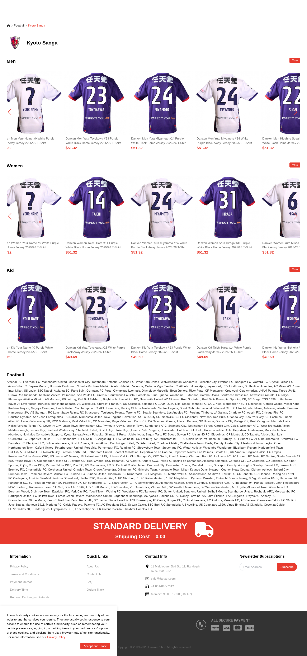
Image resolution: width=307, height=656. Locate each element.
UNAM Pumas (268, 390)
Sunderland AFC (156, 425)
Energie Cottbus (196, 482)
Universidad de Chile (217, 430)
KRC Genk (160, 456)
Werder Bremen (287, 408)
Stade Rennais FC (194, 403)
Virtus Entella (235, 504)
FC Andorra (214, 500)
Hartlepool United (19, 495)
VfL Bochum (212, 438)
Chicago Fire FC (272, 412)
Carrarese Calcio (268, 500)
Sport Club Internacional (196, 408)
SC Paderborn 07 (69, 482)
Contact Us (94, 574)
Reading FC (128, 447)
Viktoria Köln (159, 487)
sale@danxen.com (163, 578)
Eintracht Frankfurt (109, 403)
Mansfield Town (202, 465)
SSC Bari (154, 504)
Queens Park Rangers (144, 430)
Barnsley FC (16, 443)
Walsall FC (61, 474)
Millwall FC (34, 452)
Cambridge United (122, 443)
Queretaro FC (17, 438)
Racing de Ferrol (283, 474)
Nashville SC (170, 417)
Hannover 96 (288, 478)
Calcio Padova (72, 504)
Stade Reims (69, 412)
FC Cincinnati (189, 417)
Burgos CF (174, 500)
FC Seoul (169, 434)
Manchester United (54, 381)
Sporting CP (238, 399)
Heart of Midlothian (125, 452)
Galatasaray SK (39, 421)
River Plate (196, 390)
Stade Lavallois (118, 500)
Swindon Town (17, 474)
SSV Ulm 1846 (74, 487)
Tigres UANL (287, 390)
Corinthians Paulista (121, 395)
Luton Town (70, 425)
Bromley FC (16, 469)
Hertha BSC (87, 478)
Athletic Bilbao (188, 386)
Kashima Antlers (49, 395)
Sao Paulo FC (86, 395)
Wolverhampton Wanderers (179, 381)
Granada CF (224, 421)
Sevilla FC (171, 386)
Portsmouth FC (108, 447)
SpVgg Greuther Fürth (263, 478)
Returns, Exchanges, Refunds (29, 597)
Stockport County (225, 465)
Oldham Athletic (261, 469)
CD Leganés (274, 460)
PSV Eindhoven (233, 386)
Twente (119, 412)
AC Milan (280, 386)
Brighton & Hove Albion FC (120, 399)
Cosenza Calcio (274, 504)
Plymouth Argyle (113, 425)
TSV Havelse (119, 487)
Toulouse (107, 412)
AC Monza (71, 456)
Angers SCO (150, 460)
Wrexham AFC (249, 425)
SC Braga (254, 399)
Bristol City (106, 430)
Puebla (288, 417)
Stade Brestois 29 (288, 456)
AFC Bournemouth (266, 438)
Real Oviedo (95, 460)
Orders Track (95, 589)
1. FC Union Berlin (190, 438)
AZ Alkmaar (171, 399)
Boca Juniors (178, 390)
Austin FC (253, 412)
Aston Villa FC (17, 386)
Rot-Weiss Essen (40, 487)
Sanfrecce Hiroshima (234, 395)
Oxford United (44, 447)
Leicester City (208, 381)
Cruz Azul (231, 390)
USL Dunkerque (140, 500)
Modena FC (54, 504)
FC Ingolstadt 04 (241, 482)
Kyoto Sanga (72, 434)
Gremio (102, 395)
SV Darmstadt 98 (165, 438)
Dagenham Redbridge (128, 495)
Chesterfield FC (36, 469)
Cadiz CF (140, 421)
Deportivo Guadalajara (248, 430)
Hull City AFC (17, 452)
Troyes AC (252, 495)
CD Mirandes (101, 421)
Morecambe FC (285, 491)
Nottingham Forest (200, 425)
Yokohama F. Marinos (184, 395)
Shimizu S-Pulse (116, 434)
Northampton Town (20, 447)
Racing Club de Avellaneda (138, 408)
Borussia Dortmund (62, 386)
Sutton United (173, 491)
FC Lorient (239, 456)
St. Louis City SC (149, 417)
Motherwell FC (177, 474)
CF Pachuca (273, 417)
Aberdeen (14, 434)
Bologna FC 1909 (153, 403)
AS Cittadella (253, 504)
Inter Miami (254, 408)
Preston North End (73, 452)
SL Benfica (252, 386)
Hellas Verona (17, 425)
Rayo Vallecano (122, 421)
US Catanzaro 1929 (212, 504)
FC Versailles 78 (19, 509)
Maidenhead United (99, 495)
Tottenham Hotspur (104, 381)
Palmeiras (68, 395)
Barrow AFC (288, 465)
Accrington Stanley (250, 465)
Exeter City (232, 443)
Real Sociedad (190, 399)
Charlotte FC (237, 412)
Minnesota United (90, 417)
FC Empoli (274, 452)
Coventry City (52, 425)
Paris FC (165, 460)
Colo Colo (195, 430)
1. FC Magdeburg (177, 478)
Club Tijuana (159, 395)
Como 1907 (36, 465)
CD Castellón (255, 460)
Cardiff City (221, 425)
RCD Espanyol (114, 460)
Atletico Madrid (121, 386)
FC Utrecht (238, 408)
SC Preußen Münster (43, 482)
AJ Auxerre (133, 460)
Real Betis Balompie (215, 399)
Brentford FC (289, 438)
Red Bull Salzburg (89, 399)
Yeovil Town (96, 491)
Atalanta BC (62, 390)
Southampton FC (86, 408)
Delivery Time (19, 589)
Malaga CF (241, 421)
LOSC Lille (173, 403)
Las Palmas (205, 452)
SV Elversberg (92, 482)
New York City (254, 417)
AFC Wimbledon (135, 465)
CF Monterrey (214, 390)
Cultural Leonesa (194, 500)
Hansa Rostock (264, 482)
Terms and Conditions (24, 574)
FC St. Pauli (115, 465)
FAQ (90, 582)
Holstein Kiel (105, 478)
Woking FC (113, 491)
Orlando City (235, 417)
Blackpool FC (35, 443)
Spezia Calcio (137, 504)
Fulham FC (245, 438)
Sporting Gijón (17, 465)
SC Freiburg (144, 438)
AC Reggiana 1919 (113, 504)
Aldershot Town (257, 487)
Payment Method (21, 582)
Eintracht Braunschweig (231, 478)
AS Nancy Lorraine (188, 495)
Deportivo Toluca (39, 438)
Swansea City (177, 425)
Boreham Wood (18, 491)
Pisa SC (78, 465)
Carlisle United (145, 443)
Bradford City (156, 465)
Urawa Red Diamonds (22, 395)
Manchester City (79, 381)
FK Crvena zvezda (109, 509)
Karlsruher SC (17, 482)
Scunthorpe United (240, 491)
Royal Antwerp (178, 456)
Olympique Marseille (155, 390)
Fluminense (254, 403)
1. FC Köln (85, 438)
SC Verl (58, 487)
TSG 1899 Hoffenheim (277, 399)
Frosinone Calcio (19, 456)
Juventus (266, 386)
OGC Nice (214, 403)
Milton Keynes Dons (194, 469)
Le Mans (39, 500)
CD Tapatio (252, 434)
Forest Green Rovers (70, 495)
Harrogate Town (169, 469)
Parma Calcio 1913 (58, 465)
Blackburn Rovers (245, 447)
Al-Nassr (269, 408)
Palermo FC (92, 504)
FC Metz (253, 456)
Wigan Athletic (192, 447)
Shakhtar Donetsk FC (137, 509)
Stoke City (121, 430)
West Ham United (147, 381)
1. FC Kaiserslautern (150, 478)
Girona (170, 421)
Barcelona (143, 395)
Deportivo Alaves (185, 452)
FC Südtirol (288, 500)
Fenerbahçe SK (85, 509)
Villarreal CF (221, 408)
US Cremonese (95, 465)
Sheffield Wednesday (61, 430)
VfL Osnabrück (139, 487)
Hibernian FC (117, 474)
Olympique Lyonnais (126, 390)
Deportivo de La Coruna (156, 452)
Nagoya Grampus (42, 408)
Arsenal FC (14, 381)
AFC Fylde (239, 487)
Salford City (281, 469)
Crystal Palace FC (281, 381)
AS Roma (293, 386)
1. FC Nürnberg (125, 478)
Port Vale (90, 447)
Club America (248, 390)
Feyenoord (214, 386)
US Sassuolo (131, 403)
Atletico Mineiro (33, 399)
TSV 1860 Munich (97, 487)
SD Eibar (290, 460)
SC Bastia (100, 500)
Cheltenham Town (192, 443)
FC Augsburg (102, 438)
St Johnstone (197, 474)
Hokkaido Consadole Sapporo (42, 434)
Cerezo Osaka (272, 403)
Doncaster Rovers (178, 465)
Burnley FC (229, 438)
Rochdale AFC (263, 491)
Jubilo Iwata (136, 434)
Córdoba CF (237, 460)
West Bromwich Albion (275, 425)
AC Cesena (248, 500)
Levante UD (77, 460)
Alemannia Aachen (171, 482)
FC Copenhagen (43, 460)
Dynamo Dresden (202, 478)
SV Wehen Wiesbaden (215, 487)
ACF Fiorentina (109, 408)
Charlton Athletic (167, 443)
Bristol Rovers (80, 443)
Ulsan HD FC (201, 434)
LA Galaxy (220, 412)
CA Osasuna (156, 421)
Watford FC (260, 381)
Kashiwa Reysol (18, 408)
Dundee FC (77, 474)
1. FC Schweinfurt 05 (144, 482)
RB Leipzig (69, 399)
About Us (93, 566)
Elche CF (62, 460)
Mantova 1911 (34, 504)
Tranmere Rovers (40, 474)
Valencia (137, 386)
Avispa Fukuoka (92, 434)
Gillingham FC (127, 469)
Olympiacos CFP (62, 509)
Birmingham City (90, 425)
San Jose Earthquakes (48, 417)
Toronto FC (133, 412)
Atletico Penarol (187, 421)
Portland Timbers (200, 412)
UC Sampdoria (171, 504)
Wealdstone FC (132, 491)
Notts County (240, 469)
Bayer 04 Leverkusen (22, 403)
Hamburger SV (18, 412)
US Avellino (189, 504)
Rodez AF (85, 500)
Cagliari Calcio (255, 452)
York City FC (79, 491)
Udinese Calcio (118, 456)
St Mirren (214, 474)
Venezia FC (231, 500)
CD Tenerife (245, 474)
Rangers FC (243, 381)
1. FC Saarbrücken (115, 482)
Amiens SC (167, 495)
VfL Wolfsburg (86, 403)
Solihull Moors (216, 491)
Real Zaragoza (260, 421)
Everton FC (225, 381)
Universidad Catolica (174, 430)
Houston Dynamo (19, 417)
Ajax (202, 386)
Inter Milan (15, 390)
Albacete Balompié (214, 460)
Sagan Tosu (153, 434)
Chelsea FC (126, 381)
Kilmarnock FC (137, 474)
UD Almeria (237, 452)
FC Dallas (71, 417)
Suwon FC (184, 434)
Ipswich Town (134, 425)
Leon (24, 421)
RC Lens (54, 412)
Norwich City (51, 452)
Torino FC (34, 425)
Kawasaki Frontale (262, 395)
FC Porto (106, 390)
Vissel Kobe (291, 403)
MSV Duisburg (17, 487)
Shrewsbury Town (149, 447)
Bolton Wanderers (57, 443)
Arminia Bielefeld (40, 478)
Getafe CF (221, 452)
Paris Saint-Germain (84, 390)
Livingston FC (157, 474)
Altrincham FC (278, 487)
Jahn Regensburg (287, 482)
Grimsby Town (147, 469)
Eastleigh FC (60, 491)
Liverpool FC (31, 381)
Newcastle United (151, 399)
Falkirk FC (228, 474)
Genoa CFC (40, 456)
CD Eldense (262, 474)
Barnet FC (271, 465)
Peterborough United (69, 447)
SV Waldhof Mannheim (184, 487)
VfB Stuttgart (38, 412)
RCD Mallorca (61, 421)
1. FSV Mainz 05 (123, 438)
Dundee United (96, 474)
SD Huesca (206, 421)
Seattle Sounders (153, 412)
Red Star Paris (67, 500)
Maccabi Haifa (280, 421)
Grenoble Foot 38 (20, 500)
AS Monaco (52, 399)
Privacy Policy (19, 566)
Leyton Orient (273, 443)
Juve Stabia (16, 504)
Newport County (220, 469)
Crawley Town (82, 469)
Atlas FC (13, 421)
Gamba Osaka (209, 395)
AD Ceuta (158, 500)
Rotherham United (100, 452)
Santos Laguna (168, 408)
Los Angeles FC (177, 412)
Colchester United (60, 469)
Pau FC (52, 500)
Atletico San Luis (272, 434)
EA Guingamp (235, 495)
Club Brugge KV (140, 456)
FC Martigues (40, 509)
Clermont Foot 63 (200, 456)
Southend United (195, 491)
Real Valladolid (81, 421)
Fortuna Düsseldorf (65, 478)
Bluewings (218, 434)
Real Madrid (101, 386)
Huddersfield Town (270, 447)
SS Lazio (30, 390)
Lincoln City (37, 430)
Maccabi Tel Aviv (275, 430)
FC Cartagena (17, 478)
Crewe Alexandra (104, 469)
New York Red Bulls (213, 417)
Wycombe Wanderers (217, 447)
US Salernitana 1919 (93, 456)
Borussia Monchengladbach (56, 403)
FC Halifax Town (44, 495)
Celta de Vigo (154, 386)
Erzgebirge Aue (219, 482)
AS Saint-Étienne (213, 495)
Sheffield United (86, 430)
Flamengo (15, 399)
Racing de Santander (187, 460)
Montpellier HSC (234, 403)
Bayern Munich (38, 386)
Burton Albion (99, 443)
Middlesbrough (18, 430)
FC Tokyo (282, 395)
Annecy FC (268, 495)
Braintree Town (41, 491)
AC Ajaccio (151, 495)
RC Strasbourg (89, 412)
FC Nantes (268, 456)
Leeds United (65, 408)
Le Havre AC (222, 456)
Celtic (234, 425)
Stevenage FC (171, 447)
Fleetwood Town (252, 443)
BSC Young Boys (19, 460)
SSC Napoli (44, 390)
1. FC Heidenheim (64, 438)
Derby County (214, 443)
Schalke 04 (84, 386)
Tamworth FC (153, 491)
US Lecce (56, 456)
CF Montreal (234, 434)
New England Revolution (120, 417)
